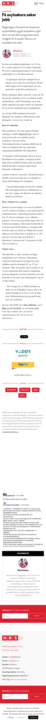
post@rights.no (13, 661)
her (24, 314)
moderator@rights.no (10, 432)
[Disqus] (23, 462)
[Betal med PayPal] (23, 364)
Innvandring (6, 11)
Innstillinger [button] (21, 717)
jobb (36, 390)
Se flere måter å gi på (21, 374)
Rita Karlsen (18, 51)
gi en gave (34, 308)
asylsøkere (12, 390)
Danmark (25, 390)
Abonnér (37, 616)
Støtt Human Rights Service (12, 646)
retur (23, 395)
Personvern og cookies (10, 650)
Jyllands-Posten (25, 134)
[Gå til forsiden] (12, 638)
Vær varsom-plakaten (19, 679)
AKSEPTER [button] (33, 717)
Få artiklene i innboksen (15, 610)
